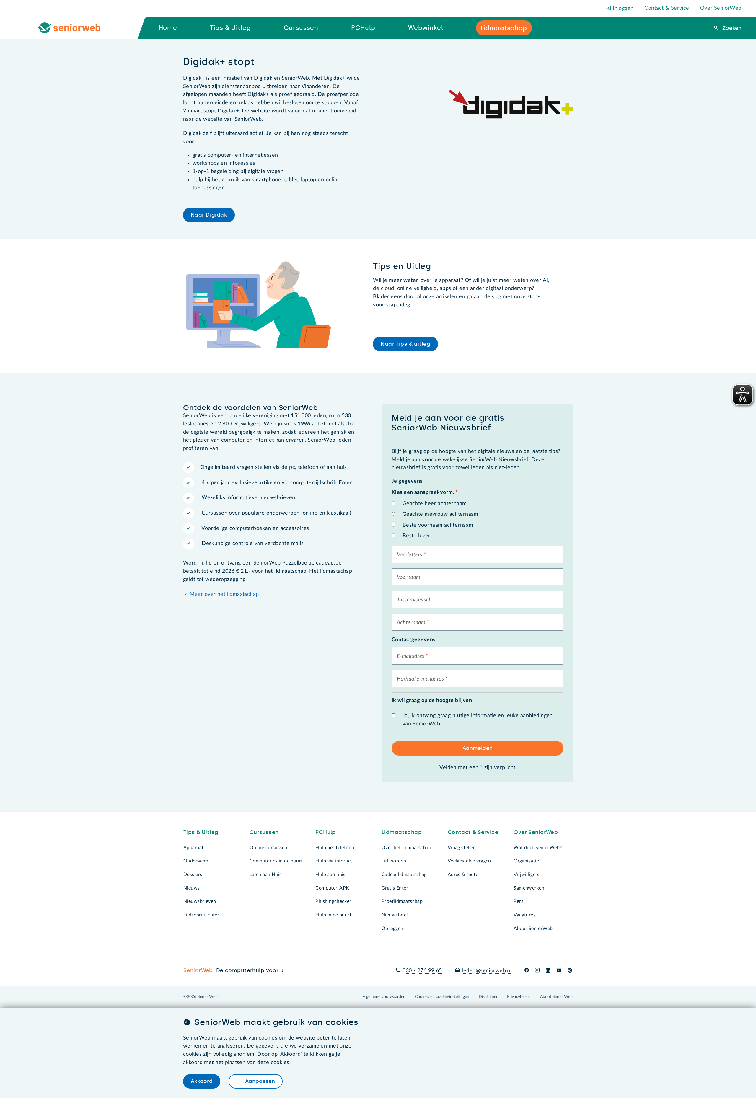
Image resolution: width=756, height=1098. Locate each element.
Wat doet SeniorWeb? (538, 847)
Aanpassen (259, 1081)
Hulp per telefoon (334, 847)
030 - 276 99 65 (422, 970)
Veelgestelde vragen (469, 861)
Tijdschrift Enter (201, 915)
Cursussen (264, 832)
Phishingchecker (333, 901)
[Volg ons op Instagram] (537, 970)
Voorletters (409, 554)
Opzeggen (392, 928)
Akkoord (202, 1081)
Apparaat (193, 847)
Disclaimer (488, 997)
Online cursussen (268, 847)
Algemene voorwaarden (384, 997)
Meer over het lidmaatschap (224, 594)
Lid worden (394, 861)
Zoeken (731, 28)
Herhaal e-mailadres (420, 679)
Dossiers (192, 874)
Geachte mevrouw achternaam (440, 514)
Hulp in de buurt (333, 915)
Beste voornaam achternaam (438, 525)
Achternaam (411, 622)
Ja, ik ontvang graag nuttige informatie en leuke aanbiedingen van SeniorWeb (478, 720)
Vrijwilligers (527, 874)
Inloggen (622, 8)
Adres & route (463, 874)
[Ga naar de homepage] (74, 28)
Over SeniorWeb (721, 8)
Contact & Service (666, 8)
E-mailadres (410, 656)
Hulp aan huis (330, 874)
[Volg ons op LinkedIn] (548, 970)
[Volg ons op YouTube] (559, 970)
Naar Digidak (209, 215)
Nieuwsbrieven (199, 901)
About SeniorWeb (533, 928)
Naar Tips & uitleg (405, 344)
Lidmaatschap (402, 832)
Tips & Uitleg (201, 832)
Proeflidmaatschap (402, 901)
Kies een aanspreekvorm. (425, 492)
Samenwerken (529, 888)
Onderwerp (195, 861)
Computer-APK (332, 888)
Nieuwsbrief (395, 915)
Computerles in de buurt (276, 861)
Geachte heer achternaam (435, 503)
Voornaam (408, 577)
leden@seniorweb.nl (486, 970)
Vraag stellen (462, 847)
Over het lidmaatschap (406, 847)
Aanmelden (477, 748)
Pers (518, 901)
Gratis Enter (395, 888)
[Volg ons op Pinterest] (570, 970)
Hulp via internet (333, 861)
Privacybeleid (519, 997)
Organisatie (526, 861)
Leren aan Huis (266, 874)
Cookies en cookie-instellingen (442, 997)
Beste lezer (417, 536)
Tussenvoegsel (413, 600)
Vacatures (524, 915)
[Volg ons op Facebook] (526, 970)
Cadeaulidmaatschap (404, 874)
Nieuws (191, 888)
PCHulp (325, 832)
